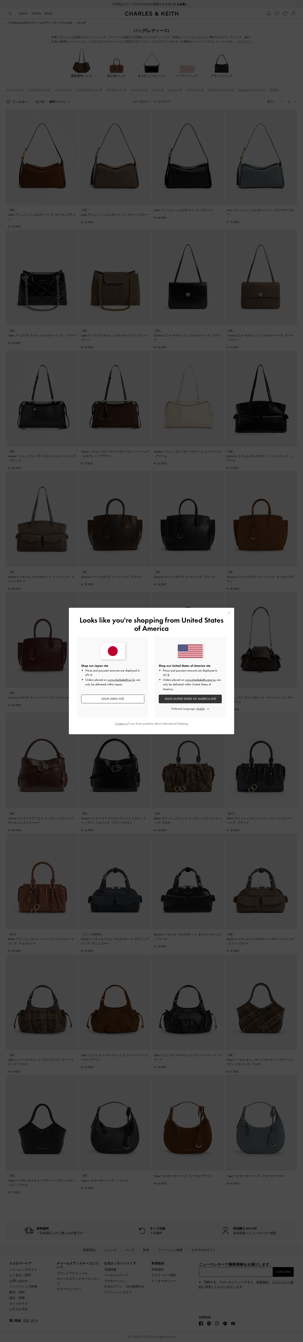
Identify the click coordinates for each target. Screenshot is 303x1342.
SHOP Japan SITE (112, 699)
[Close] (229, 613)
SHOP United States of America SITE (190, 699)
